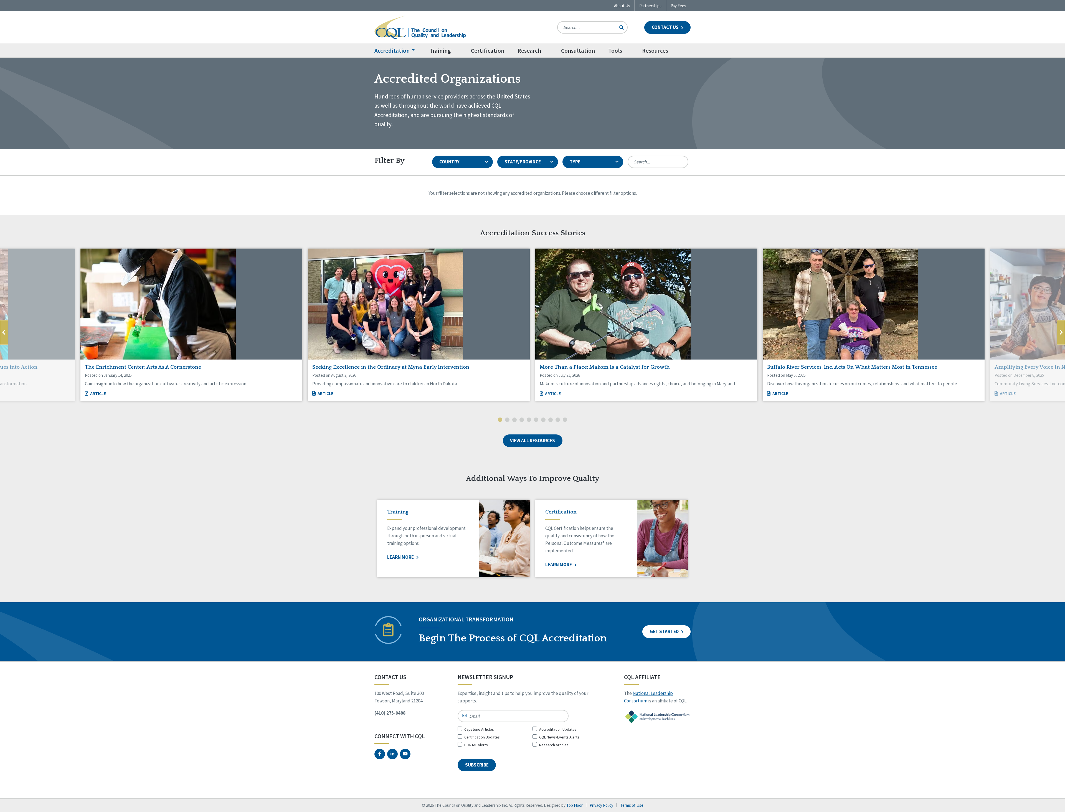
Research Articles (554, 744)
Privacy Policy (601, 805)
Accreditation (392, 50)
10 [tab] (565, 420)
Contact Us (665, 27)
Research (529, 50)
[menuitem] (398, 50)
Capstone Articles (479, 729)
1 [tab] (500, 420)
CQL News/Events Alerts (559, 737)
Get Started (664, 631)
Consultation (578, 50)
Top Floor (574, 805)
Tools (615, 50)
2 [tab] (507, 420)
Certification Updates (482, 737)
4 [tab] (521, 420)
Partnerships (650, 5)
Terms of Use (631, 805)
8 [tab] (550, 420)
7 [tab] (543, 420)
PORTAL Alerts (476, 744)
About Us (622, 5)
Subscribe (477, 765)
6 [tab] (536, 420)
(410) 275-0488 (389, 713)
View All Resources (532, 440)
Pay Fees (678, 5)
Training (440, 50)
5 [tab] (529, 420)
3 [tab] (514, 420)
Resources (655, 50)
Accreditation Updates (558, 729)
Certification (487, 50)
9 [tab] (558, 420)
